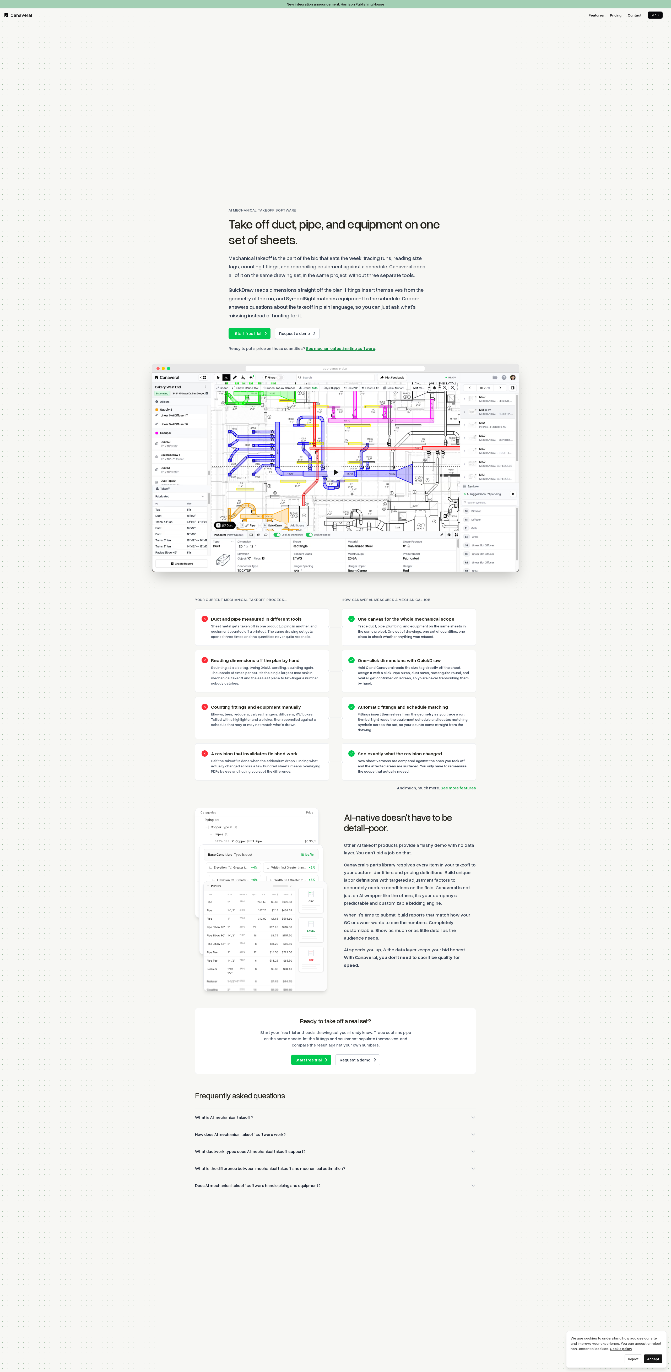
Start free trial (248, 333)
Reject (633, 1359)
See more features (458, 787)
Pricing (615, 15)
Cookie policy (621, 1348)
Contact (634, 15)
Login (655, 15)
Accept (653, 1359)
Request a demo (294, 333)
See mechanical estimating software (340, 348)
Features (596, 15)
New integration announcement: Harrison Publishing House (335, 4)
